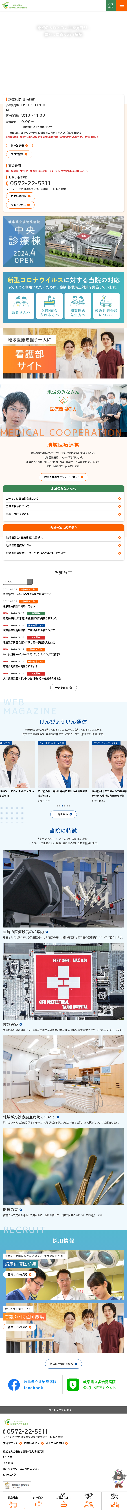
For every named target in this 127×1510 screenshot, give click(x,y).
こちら (84, 171)
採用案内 (111, 5)
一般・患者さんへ (29, 589)
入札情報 (36, 637)
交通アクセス (10, 1443)
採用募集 (36, 613)
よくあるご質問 (55, 1443)
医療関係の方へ (36, 625)
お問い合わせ (32, 1443)
